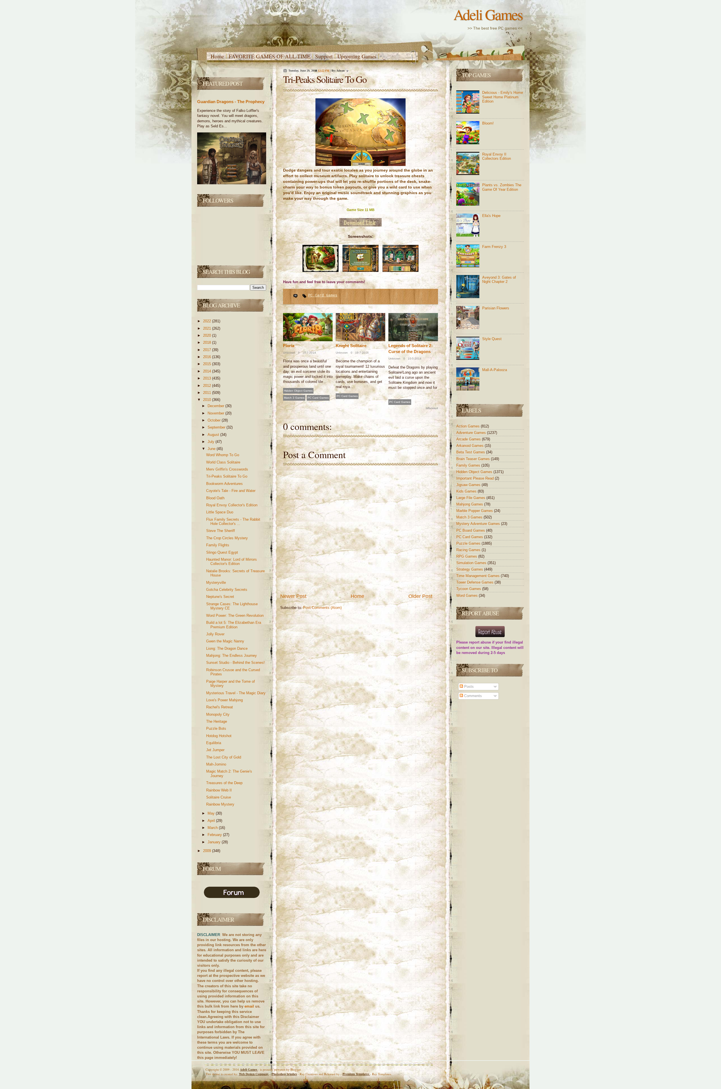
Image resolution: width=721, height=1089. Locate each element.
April (212, 821)
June (212, 449)
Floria (288, 345)
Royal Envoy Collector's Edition (231, 505)
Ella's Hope (491, 216)
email (249, 1006)
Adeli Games (487, 14)
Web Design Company (254, 1074)
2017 (207, 350)
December (216, 406)
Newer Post (293, 596)
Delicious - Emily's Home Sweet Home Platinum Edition (502, 96)
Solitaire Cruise (218, 797)
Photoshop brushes (284, 1074)
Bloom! (488, 123)
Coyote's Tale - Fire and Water (230, 491)
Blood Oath (215, 498)
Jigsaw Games (469, 485)
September (217, 427)
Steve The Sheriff (220, 531)
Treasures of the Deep (224, 783)
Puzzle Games (469, 543)
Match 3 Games (294, 397)
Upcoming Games (356, 56)
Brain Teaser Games (473, 459)
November (216, 413)
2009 (207, 851)
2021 (207, 328)
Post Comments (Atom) (322, 608)
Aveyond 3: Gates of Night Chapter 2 (499, 279)
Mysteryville (216, 582)
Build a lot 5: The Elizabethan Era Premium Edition (233, 624)
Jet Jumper (215, 750)
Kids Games (467, 491)
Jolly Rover (215, 634)
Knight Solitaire (351, 345)
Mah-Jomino (216, 764)
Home (217, 56)
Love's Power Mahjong (224, 700)
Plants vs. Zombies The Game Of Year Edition (501, 187)
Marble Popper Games (475, 511)
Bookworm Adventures (224, 484)
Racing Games (469, 550)
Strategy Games (470, 569)
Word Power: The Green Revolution (235, 615)
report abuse (480, 642)
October (215, 420)
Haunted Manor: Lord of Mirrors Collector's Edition (231, 561)
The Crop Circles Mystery (227, 538)
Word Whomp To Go (222, 455)
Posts (468, 686)
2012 (207, 385)
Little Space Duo (219, 512)
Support (324, 56)
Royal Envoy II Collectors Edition (496, 156)
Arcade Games (469, 439)
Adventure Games (471, 433)
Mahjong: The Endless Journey (231, 655)
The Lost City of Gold (223, 757)
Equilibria (213, 743)
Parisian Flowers (495, 308)
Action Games (468, 426)
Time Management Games (478, 576)
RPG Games (467, 556)
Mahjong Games (470, 504)
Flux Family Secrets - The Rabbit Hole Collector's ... (233, 521)
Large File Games (471, 498)
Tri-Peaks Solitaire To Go (226, 476)
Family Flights (217, 545)
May (212, 813)
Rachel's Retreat (219, 707)
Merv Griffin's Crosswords (227, 469)
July (211, 442)
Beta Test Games (471, 452)
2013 (207, 378)
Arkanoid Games (470, 445)
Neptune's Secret (220, 597)
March (213, 828)
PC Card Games (322, 295)
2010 (207, 400)
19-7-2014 (309, 352)
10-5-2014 (414, 358)
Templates (356, 1074)
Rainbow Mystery (220, 804)
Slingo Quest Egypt (222, 552)
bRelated (432, 408)
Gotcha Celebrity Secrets (226, 589)
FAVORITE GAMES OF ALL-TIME (269, 56)
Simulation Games (472, 563)
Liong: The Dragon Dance (227, 648)
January (215, 842)
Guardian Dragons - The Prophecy (230, 101)
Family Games (468, 465)
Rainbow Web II (219, 790)
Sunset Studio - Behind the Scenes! (235, 662)
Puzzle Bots (216, 728)
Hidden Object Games (298, 390)
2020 (207, 335)
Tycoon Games (469, 589)
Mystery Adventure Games (478, 524)
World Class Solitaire (223, 462)
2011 (207, 393)
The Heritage (216, 721)
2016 (207, 357)
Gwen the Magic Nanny (225, 641)
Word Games (467, 595)
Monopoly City (218, 714)
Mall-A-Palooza (494, 370)
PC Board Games (471, 530)
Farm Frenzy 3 (494, 247)
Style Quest (492, 339)
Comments (472, 696)
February (215, 835)
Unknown (289, 352)
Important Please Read (475, 478)
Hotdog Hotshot (219, 736)
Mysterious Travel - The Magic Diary (236, 693)
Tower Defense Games (475, 582)
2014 (207, 371)
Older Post (420, 596)
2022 (207, 321)
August (214, 435)
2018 (207, 342)
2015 (207, 364)
